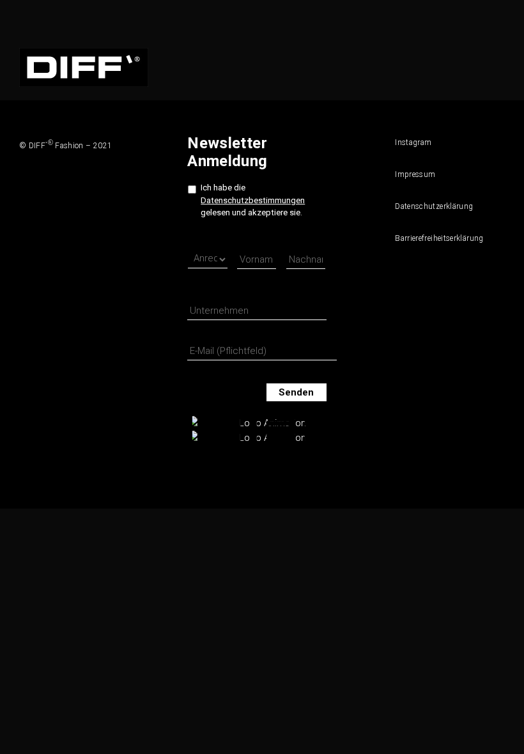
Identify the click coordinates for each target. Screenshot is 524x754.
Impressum (415, 174)
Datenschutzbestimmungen (253, 200)
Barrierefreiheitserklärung (430, 238)
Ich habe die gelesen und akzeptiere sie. (253, 200)
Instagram (413, 142)
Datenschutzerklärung (430, 206)
